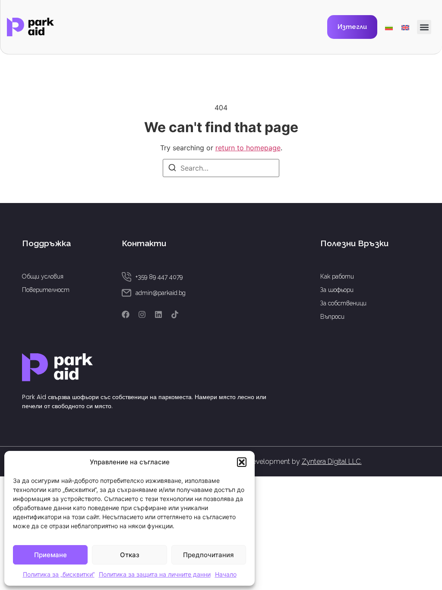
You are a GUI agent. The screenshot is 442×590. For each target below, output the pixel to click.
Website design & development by (276, 461)
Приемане (50, 555)
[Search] (172, 169)
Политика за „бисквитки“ (59, 574)
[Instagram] (142, 314)
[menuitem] (389, 27)
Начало (226, 574)
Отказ (129, 555)
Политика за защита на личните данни (155, 574)
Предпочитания (208, 555)
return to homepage (248, 147)
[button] (241, 462)
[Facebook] (125, 314)
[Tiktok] (175, 314)
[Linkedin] (158, 314)
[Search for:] (221, 168)
